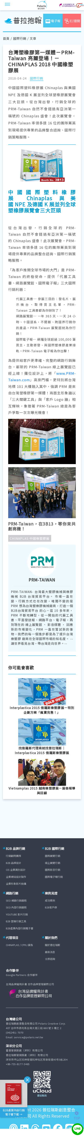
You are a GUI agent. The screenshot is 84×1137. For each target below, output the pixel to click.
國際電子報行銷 (54, 877)
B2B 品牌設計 (13, 863)
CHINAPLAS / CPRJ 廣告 (19, 945)
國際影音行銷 (52, 870)
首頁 (6, 38)
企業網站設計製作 (16, 877)
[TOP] (79, 1113)
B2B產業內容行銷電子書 (19, 928)
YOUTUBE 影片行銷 (17, 914)
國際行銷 (19, 38)
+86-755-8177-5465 (18, 1064)
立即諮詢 (50, 959)
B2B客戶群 (51, 907)
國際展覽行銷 (52, 856)
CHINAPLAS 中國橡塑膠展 (30, 538)
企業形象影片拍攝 (16, 883)
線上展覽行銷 (52, 863)
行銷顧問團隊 (13, 856)
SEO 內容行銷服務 (16, 907)
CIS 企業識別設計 (15, 870)
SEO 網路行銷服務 (16, 900)
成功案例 (50, 900)
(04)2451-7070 (14, 1032)
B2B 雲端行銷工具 (16, 921)
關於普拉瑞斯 (52, 945)
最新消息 (50, 952)
